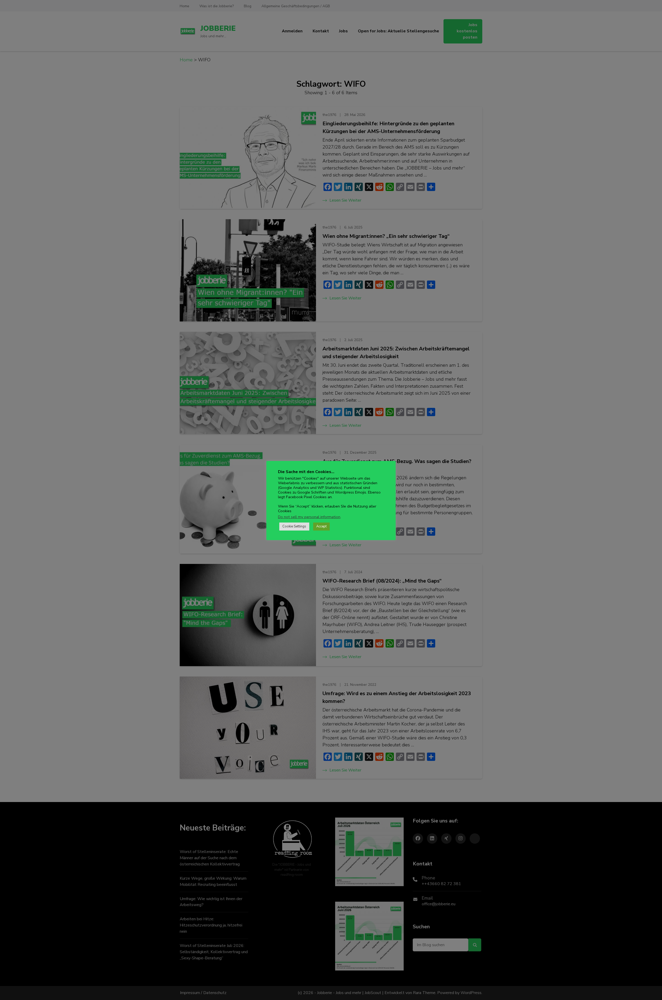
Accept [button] (321, 526)
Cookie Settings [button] (294, 526)
